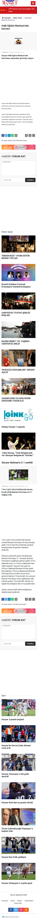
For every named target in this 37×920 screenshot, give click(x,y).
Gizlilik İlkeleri (29, 901)
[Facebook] (3, 135)
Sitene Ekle (18, 903)
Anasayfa (7, 18)
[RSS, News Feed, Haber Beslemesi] (26, 910)
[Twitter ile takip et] (15, 910)
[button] (26, 135)
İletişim (19, 901)
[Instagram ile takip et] (21, 910)
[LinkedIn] (9, 135)
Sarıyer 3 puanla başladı (17, 10)
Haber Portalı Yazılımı (12, 917)
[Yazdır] (16, 135)
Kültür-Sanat (17, 18)
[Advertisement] (18, 79)
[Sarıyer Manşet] (10, 3)
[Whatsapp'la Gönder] (12, 135)
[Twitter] (6, 135)
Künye (13, 901)
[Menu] (33, 3)
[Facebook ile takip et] (10, 910)
